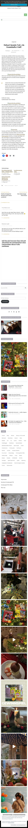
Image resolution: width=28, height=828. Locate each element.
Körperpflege (11, 452)
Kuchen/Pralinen (15, 450)
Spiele (18, 460)
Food (25, 440)
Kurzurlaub (4, 452)
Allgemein (14, 41)
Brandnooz (10, 438)
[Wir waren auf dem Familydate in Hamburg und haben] (14, 800)
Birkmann (4, 438)
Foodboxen (11, 443)
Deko (21, 438)
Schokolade (14, 457)
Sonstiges (4, 460)
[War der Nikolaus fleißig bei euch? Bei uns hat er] (14, 693)
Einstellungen (14, 4)
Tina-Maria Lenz (6, 207)
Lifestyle (11, 455)
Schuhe (20, 457)
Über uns (3, 487)
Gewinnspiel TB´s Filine (7, 485)
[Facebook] (11, 312)
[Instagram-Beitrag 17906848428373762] (14, 533)
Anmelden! (5, 301)
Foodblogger (4, 443)
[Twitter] (9, 312)
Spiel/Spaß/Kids (11, 460)
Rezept (3, 457)
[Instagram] (19, 312)
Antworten (6, 217)
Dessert (3, 440)
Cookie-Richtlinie (11, 822)
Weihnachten (9, 465)
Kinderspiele (12, 448)
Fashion (20, 440)
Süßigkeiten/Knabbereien (7, 463)
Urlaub (3, 465)
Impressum (4, 479)
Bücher (16, 438)
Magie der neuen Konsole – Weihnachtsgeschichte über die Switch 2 (17, 396)
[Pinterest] (14, 312)
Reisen (20, 455)
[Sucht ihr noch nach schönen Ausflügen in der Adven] (14, 746)
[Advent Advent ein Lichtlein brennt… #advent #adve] (14, 720)
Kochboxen (19, 448)
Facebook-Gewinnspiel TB (7, 482)
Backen (12, 435)
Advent (3, 435)
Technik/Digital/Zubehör (19, 463)
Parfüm (16, 185)
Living (16, 455)
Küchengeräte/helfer (20, 452)
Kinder (22, 445)
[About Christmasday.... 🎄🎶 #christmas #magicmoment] (14, 640)
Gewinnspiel (16, 445)
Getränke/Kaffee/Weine (7, 445)
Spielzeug (23, 460)
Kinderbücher (4, 448)
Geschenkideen (19, 443)
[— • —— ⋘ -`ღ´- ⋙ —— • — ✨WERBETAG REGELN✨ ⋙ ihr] (14, 506)
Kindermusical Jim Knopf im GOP (16, 403)
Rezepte (8, 457)
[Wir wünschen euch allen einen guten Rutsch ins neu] (14, 586)
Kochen (3, 450)
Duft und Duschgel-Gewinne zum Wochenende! (6, 178)
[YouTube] (16, 312)
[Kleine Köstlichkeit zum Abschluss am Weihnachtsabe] (14, 666)
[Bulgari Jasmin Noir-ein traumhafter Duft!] (14, 28)
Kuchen (8, 450)
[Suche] (25, 288)
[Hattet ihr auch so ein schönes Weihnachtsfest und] (14, 613)
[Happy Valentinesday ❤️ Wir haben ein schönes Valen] (14, 560)
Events (15, 440)
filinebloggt (7, 50)
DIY (7, 440)
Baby (8, 435)
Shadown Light (5, 224)
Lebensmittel (4, 455)
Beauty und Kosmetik (9, 185)
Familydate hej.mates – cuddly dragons (17, 412)
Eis (11, 440)
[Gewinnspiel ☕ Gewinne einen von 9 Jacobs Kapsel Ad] (14, 773)
